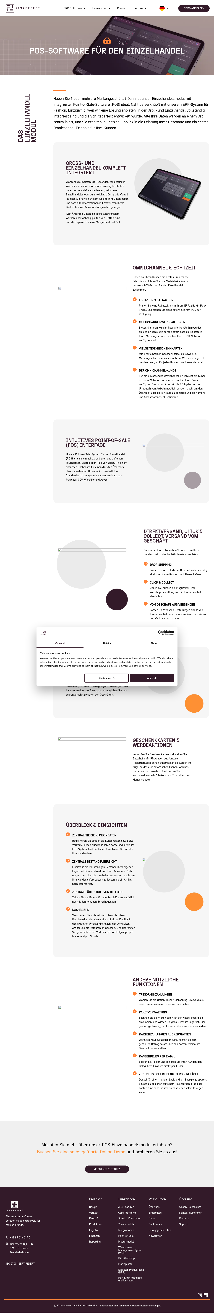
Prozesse (95, 1199)
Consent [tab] (60, 643)
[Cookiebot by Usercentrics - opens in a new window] (160, 632)
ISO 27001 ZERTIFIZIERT (20, 1264)
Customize (105, 678)
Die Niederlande (19, 1252)
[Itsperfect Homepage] (14, 1206)
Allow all (152, 678)
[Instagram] (199, 1295)
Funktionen (126, 1199)
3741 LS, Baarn (19, 1248)
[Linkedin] (205, 1295)
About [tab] (154, 643)
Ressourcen (157, 1199)
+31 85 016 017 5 (20, 1237)
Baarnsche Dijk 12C (21, 1244)
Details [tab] (107, 643)
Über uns (185, 1199)
